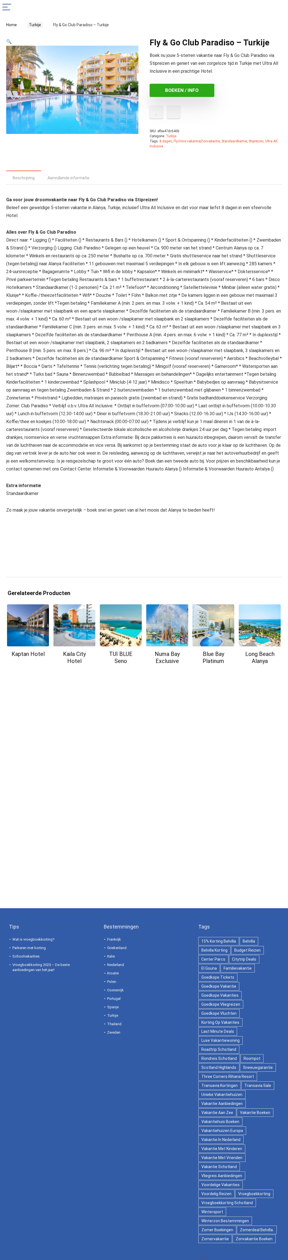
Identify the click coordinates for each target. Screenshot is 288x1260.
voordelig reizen (216, 1194)
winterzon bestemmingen (225, 1221)
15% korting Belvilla (218, 941)
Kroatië (113, 973)
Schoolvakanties (26, 956)
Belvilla (249, 941)
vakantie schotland (219, 1166)
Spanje (113, 1007)
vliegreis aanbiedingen (221, 1175)
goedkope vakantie (218, 986)
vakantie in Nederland (220, 1139)
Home (11, 25)
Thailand (114, 1024)
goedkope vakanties (219, 995)
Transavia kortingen (219, 1085)
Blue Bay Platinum (213, 657)
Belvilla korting (214, 950)
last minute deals (217, 1031)
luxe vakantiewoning (220, 1040)
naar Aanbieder (28, 665)
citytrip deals (244, 959)
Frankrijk (114, 939)
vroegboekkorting (254, 1194)
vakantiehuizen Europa (222, 1130)
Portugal (114, 998)
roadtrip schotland (218, 1049)
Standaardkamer (234, 141)
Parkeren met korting (29, 948)
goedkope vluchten (219, 1013)
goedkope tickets (217, 977)
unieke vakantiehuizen (221, 1094)
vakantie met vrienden (221, 1157)
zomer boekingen (217, 1230)
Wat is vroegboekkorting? (33, 939)
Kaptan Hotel (28, 654)
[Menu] (7, 7)
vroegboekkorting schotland (227, 1203)
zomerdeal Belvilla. (257, 1230)
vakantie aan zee (217, 1112)
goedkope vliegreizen (220, 1004)
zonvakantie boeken (254, 1239)
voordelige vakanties (220, 1184)
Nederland (115, 965)
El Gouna (209, 968)
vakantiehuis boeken (220, 1121)
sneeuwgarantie (258, 1067)
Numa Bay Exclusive (167, 657)
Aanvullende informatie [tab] (68, 178)
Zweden (113, 1032)
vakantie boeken (255, 1112)
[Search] (279, 7)
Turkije (33, 25)
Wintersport (212, 1212)
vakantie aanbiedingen (222, 1103)
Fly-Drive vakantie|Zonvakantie (197, 141)
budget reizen (247, 950)
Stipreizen (256, 141)
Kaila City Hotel (74, 657)
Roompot (252, 1058)
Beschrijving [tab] (24, 178)
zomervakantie (215, 1239)
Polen (111, 982)
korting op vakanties (220, 1022)
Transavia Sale (257, 1085)
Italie (111, 956)
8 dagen (165, 141)
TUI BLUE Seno (120, 657)
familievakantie (238, 968)
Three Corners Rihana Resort (227, 1076)
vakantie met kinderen (221, 1148)
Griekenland (117, 948)
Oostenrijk (115, 990)
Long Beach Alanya (259, 657)
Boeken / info (182, 90)
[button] (9, 41)
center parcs (213, 959)
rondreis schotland (219, 1058)
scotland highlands (218, 1067)
